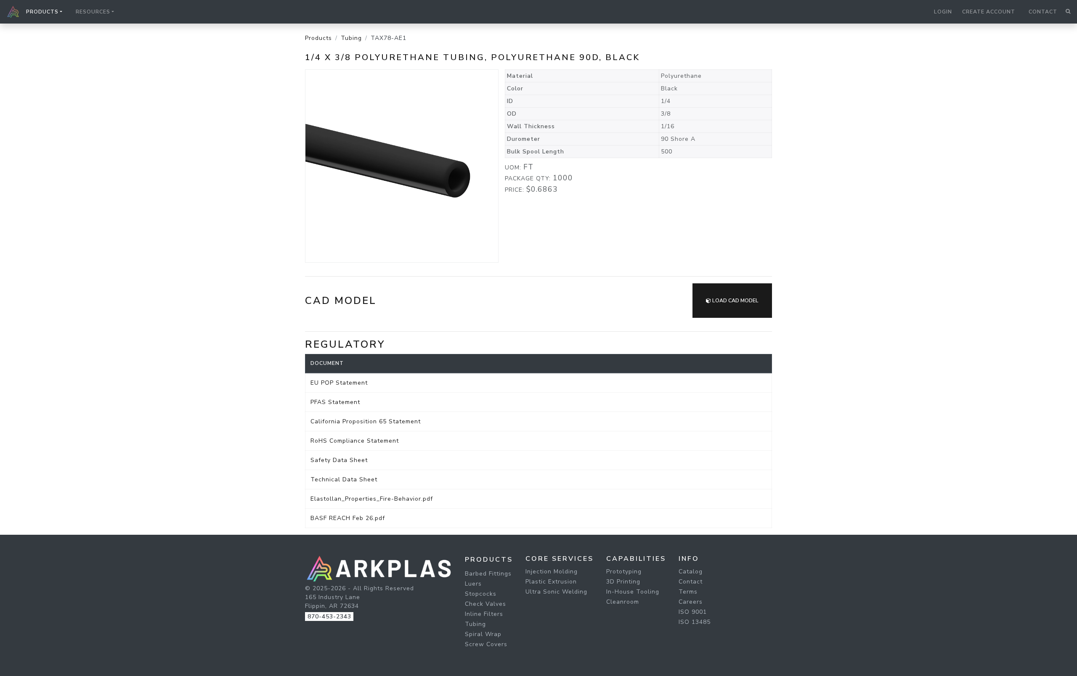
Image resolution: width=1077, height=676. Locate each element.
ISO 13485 (695, 622)
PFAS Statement (335, 402)
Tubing (351, 38)
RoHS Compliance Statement (354, 441)
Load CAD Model (735, 300)
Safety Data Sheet (339, 460)
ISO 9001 (693, 612)
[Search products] (1068, 11)
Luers (473, 584)
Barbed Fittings (488, 574)
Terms (688, 592)
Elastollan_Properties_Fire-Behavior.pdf (371, 499)
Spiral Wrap (483, 634)
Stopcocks (480, 594)
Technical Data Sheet (343, 479)
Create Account (988, 11)
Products (318, 38)
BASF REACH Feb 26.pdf (347, 518)
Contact (1043, 11)
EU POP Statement (339, 383)
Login (943, 11)
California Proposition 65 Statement (365, 421)
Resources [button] (93, 11)
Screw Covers (486, 644)
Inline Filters (484, 614)
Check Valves (485, 604)
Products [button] (42, 11)
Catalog (691, 572)
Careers (691, 602)
